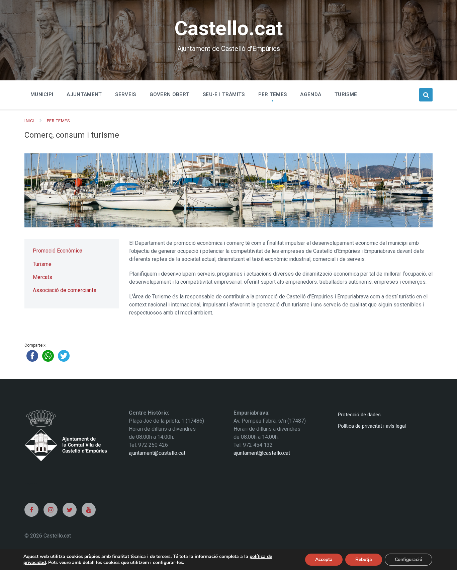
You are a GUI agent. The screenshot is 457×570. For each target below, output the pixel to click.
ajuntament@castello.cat (157, 453)
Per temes (58, 120)
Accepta (324, 559)
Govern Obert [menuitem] (170, 94)
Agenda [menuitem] (310, 94)
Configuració (408, 559)
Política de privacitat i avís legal (372, 426)
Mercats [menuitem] (42, 277)
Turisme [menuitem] (346, 94)
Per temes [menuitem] (272, 94)
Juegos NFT (31, 483)
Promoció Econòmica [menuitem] (57, 250)
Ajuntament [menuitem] (84, 94)
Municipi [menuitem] (41, 94)
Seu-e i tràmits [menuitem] (224, 94)
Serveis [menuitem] (125, 94)
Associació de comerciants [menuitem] (64, 290)
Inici (29, 120)
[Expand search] (426, 94)
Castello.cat (228, 28)
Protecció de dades (359, 415)
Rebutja (363, 559)
